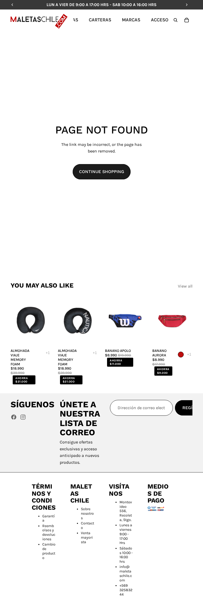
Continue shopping (101, 171)
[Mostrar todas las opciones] (48, 353)
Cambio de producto (49, 551)
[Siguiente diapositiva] (45, 321)
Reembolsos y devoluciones (48, 532)
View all (185, 286)
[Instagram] (23, 417)
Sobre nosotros (87, 513)
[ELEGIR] (137, 338)
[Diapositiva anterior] (16, 321)
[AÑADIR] (43, 338)
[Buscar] (175, 20)
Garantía (48, 518)
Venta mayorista (87, 537)
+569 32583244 (125, 590)
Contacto (87, 525)
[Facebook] (14, 417)
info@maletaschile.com (125, 573)
